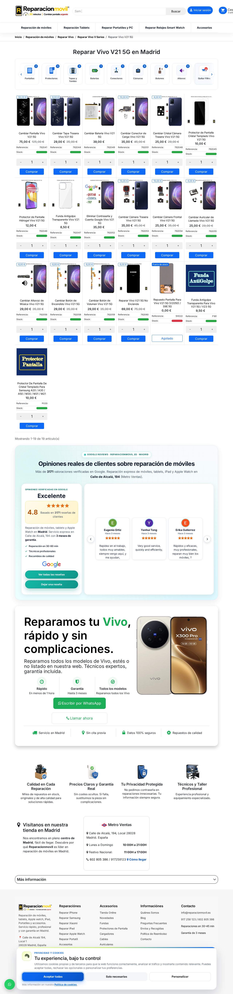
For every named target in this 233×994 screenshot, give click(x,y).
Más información (31, 879)
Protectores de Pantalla (114, 928)
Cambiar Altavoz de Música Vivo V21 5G (32, 302)
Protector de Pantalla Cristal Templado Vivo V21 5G (201, 136)
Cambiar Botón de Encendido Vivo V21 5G (66, 302)
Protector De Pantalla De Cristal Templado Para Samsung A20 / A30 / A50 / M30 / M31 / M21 (32, 388)
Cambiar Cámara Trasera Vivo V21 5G (133, 218)
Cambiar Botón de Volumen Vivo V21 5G (99, 302)
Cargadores (107, 933)
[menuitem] (36, 28)
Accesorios (65, 944)
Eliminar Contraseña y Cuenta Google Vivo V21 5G (99, 219)
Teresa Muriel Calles (185, 530)
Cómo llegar (138, 859)
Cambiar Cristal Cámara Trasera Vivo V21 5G (167, 135)
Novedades (107, 917)
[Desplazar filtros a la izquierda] (21, 74)
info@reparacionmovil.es (195, 912)
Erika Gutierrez (149, 530)
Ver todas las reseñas (51, 574)
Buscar (176, 11)
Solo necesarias (116, 976)
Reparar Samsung (69, 917)
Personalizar (180, 976)
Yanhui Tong (112, 530)
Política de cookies (65, 984)
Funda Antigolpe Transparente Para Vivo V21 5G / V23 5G (201, 303)
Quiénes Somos (150, 912)
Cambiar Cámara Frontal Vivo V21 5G (167, 218)
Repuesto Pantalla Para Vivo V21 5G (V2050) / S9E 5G (167, 303)
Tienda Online (108, 912)
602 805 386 (99, 859)
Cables (104, 939)
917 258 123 (188, 919)
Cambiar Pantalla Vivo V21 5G (32, 135)
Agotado (167, 338)
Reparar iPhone (68, 912)
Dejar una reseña (51, 584)
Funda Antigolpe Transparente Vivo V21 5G (65, 219)
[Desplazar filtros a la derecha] (212, 74)
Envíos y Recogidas (152, 928)
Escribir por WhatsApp (81, 703)
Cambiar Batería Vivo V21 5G (99, 135)
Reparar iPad (67, 928)
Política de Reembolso (154, 933)
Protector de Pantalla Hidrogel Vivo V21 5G (31, 218)
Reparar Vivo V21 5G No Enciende (133, 302)
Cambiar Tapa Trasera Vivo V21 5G (65, 135)
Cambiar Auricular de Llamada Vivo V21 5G (201, 219)
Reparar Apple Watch (72, 933)
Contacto (146, 939)
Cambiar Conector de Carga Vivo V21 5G (133, 135)
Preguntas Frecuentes (154, 923)
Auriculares (106, 944)
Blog (143, 917)
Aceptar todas (53, 976)
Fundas (104, 923)
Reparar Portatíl (68, 939)
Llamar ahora (81, 718)
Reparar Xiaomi (68, 923)
